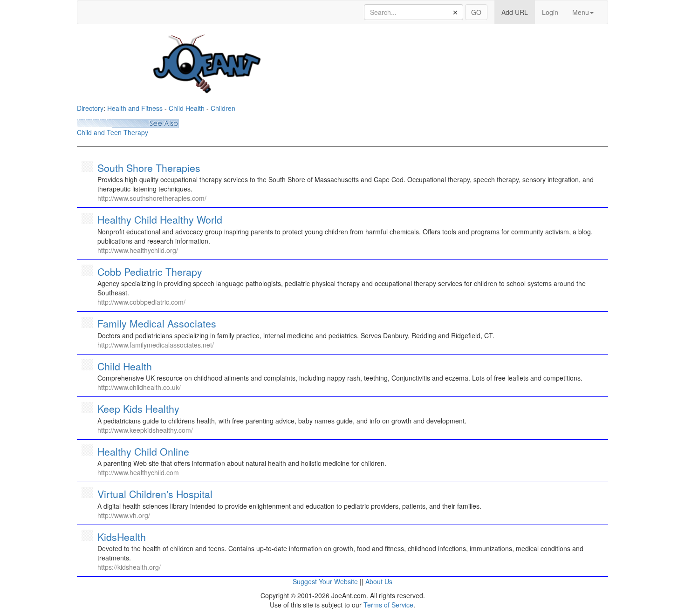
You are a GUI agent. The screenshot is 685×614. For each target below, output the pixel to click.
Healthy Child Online (143, 451)
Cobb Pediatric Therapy (149, 272)
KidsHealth (121, 537)
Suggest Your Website (325, 581)
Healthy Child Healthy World (159, 219)
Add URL (518, 12)
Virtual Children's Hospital (154, 494)
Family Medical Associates (156, 323)
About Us (378, 581)
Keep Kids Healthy (138, 409)
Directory (90, 108)
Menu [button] (580, 12)
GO (476, 12)
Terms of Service (388, 604)
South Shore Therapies (148, 168)
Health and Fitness (135, 108)
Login (550, 12)
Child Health (187, 108)
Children (223, 108)
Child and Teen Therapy (112, 132)
